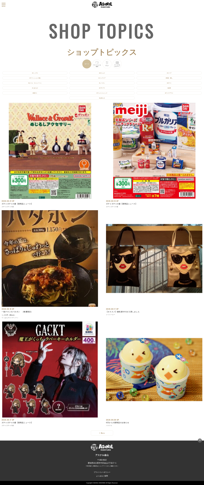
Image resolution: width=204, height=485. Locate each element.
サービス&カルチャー (117, 63)
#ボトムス (102, 73)
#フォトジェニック (102, 93)
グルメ (107, 63)
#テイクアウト (169, 93)
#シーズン (102, 83)
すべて (86, 63)
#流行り (35, 93)
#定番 (169, 88)
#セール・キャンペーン (34, 83)
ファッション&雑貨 (96, 63)
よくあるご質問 (102, 476)
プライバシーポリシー (102, 472)
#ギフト (169, 83)
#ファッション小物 (35, 78)
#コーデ (169, 73)
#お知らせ (102, 98)
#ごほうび (35, 88)
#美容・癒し (169, 78)
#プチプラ (102, 88)
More (103, 433)
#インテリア (102, 78)
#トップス (35, 73)
